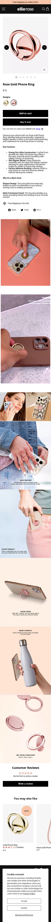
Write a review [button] (25, 783)
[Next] (44, 47)
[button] (9, 847)
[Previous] (6, 47)
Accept (24, 901)
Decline (24, 908)
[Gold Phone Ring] (6, 103)
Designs (6, 97)
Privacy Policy (29, 893)
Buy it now (25, 122)
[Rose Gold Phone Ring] (14, 103)
